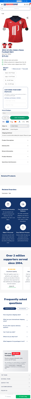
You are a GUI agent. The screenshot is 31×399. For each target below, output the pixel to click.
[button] (26, 29)
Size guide (25, 68)
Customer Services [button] (6, 386)
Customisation (22, 308)
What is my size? (17, 68)
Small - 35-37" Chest (10, 73)
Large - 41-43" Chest (10, 76)
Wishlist (8, 396)
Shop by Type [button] (5, 383)
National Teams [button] (5, 379)
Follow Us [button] (4, 390)
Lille (3, 13)
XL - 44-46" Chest (9, 80)
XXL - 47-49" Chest (9, 84)
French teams (5, 193)
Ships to (4, 126)
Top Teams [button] (4, 375)
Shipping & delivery (9, 308)
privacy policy (12, 365)
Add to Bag (23, 396)
